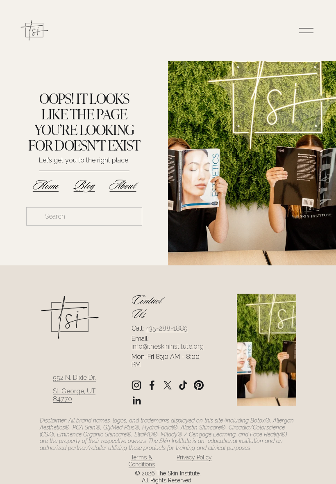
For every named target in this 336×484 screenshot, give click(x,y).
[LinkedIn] (136, 401)
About (122, 185)
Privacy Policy (194, 457)
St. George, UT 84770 (74, 395)
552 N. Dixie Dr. (74, 377)
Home (46, 185)
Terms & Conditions (142, 461)
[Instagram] (136, 385)
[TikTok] (183, 385)
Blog (84, 185)
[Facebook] (152, 385)
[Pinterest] (199, 385)
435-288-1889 (166, 328)
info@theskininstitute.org (168, 346)
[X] (168, 385)
